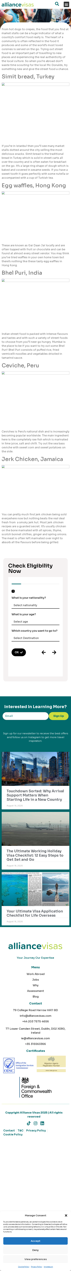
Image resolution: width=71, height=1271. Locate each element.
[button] (66, 1215)
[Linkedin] (42, 1123)
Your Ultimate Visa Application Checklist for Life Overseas (35, 913)
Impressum (48, 1267)
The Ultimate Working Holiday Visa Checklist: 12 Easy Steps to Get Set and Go (35, 855)
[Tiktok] (29, 1123)
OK (17, 652)
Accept (35, 1240)
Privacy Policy (36, 1267)
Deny (35, 1250)
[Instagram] (36, 1123)
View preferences (35, 1259)
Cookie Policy (23, 1267)
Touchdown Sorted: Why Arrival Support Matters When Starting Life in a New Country (35, 795)
